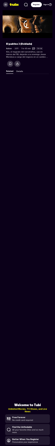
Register (36, 4)
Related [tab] (9, 71)
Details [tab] (19, 71)
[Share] (17, 64)
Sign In (46, 4)
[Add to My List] (10, 64)
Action (9, 48)
